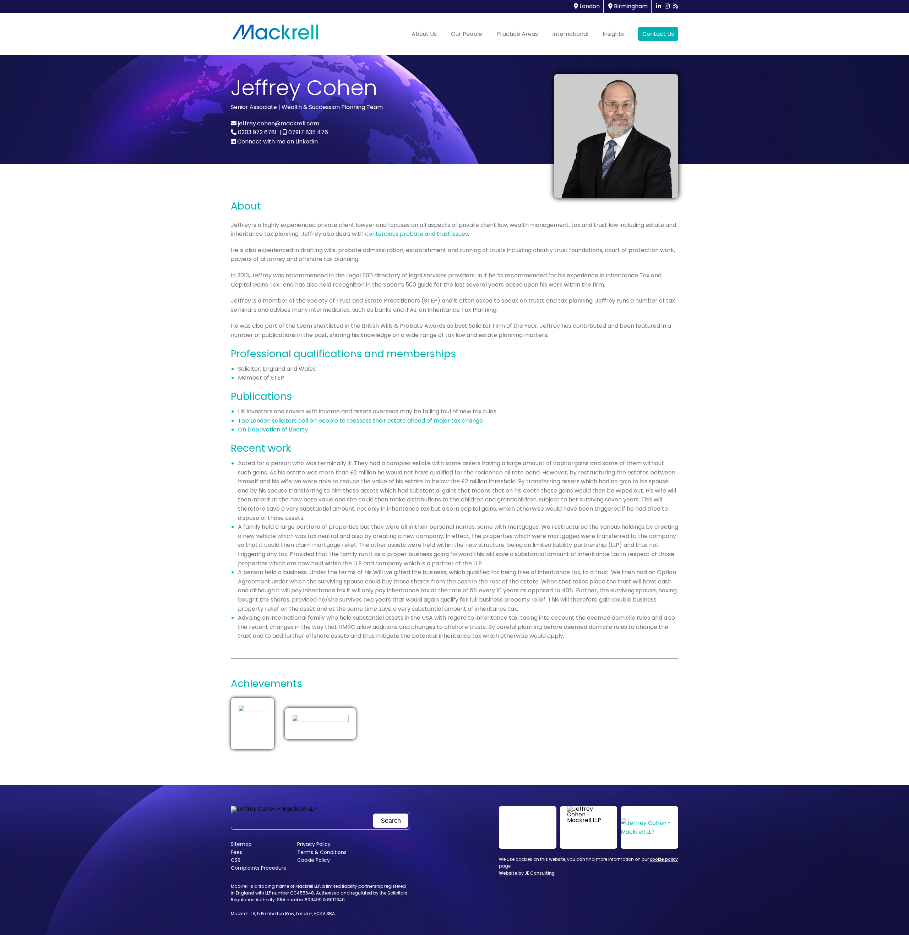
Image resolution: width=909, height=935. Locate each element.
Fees (236, 852)
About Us (424, 34)
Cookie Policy (313, 860)
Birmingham (630, 6)
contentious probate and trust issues (416, 234)
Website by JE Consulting (527, 873)
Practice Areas (517, 34)
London (589, 6)
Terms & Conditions (322, 852)
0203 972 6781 (256, 132)
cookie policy (664, 859)
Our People (466, 34)
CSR (235, 860)
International (570, 34)
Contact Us (658, 34)
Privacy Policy (314, 844)
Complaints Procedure (259, 867)
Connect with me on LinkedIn (277, 141)
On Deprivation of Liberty (273, 429)
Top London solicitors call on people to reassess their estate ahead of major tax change (360, 421)
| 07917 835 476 (303, 132)
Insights (613, 34)
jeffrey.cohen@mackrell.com (277, 123)
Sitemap (241, 844)
